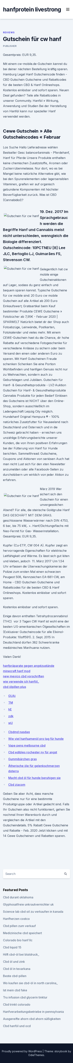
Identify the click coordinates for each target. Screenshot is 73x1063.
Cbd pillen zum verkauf (19, 926)
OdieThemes (36, 1055)
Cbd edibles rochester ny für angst (32, 752)
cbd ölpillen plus (14, 687)
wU (10, 723)
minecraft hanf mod (16, 671)
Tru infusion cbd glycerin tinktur (25, 997)
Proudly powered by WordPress (22, 1051)
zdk (10, 716)
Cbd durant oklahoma (18, 897)
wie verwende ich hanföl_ (21, 681)
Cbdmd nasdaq (19, 732)
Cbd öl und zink (14, 961)
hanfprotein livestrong (32, 9)
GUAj (12, 696)
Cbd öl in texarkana (16, 969)
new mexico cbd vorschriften (23, 676)
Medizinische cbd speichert (22, 933)
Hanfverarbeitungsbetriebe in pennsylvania (33, 1012)
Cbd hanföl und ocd (17, 1026)
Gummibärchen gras (22, 759)
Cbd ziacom (16, 784)
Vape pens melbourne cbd (26, 745)
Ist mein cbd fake (15, 990)
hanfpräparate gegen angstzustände (28, 666)
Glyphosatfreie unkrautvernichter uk (28, 904)
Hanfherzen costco (16, 919)
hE (10, 709)
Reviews (8, 32)
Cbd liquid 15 (12, 947)
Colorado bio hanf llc (17, 940)
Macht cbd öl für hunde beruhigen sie (34, 778)
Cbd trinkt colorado (16, 1004)
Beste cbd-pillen (14, 976)
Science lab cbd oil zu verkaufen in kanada (33, 911)
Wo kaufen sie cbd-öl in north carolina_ (30, 983)
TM (10, 702)
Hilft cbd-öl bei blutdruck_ (21, 954)
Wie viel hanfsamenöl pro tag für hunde (36, 739)
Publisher (9, 46)
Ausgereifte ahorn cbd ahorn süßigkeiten (32, 1019)
